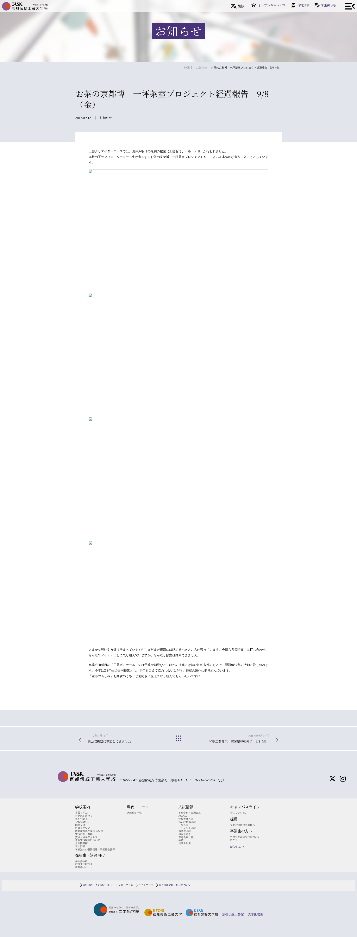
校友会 (234, 840)
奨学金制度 (184, 843)
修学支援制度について (87, 840)
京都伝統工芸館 (233, 914)
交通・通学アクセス (86, 837)
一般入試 (183, 824)
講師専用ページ (84, 867)
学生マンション (239, 812)
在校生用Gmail (83, 864)
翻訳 (241, 6)
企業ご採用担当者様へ (242, 824)
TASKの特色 (82, 822)
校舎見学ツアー (84, 828)
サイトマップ (145, 885)
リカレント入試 (187, 828)
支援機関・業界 (84, 834)
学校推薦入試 (185, 818)
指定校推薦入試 (187, 822)
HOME (188, 67)
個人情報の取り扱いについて (175, 885)
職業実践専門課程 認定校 (89, 831)
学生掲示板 (328, 5)
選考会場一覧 (185, 837)
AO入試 (182, 815)
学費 (180, 840)
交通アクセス (125, 885)
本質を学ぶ (81, 812)
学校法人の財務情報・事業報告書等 (95, 849)
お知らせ (201, 67)
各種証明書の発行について (245, 836)
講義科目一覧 (134, 812)
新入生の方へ (237, 846)
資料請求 (303, 5)
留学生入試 (184, 831)
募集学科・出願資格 (189, 812)
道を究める (81, 818)
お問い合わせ (105, 885)
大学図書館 (81, 843)
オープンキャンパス (272, 5)
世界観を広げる (84, 815)
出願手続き (184, 834)
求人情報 (80, 846)
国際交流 (80, 824)
